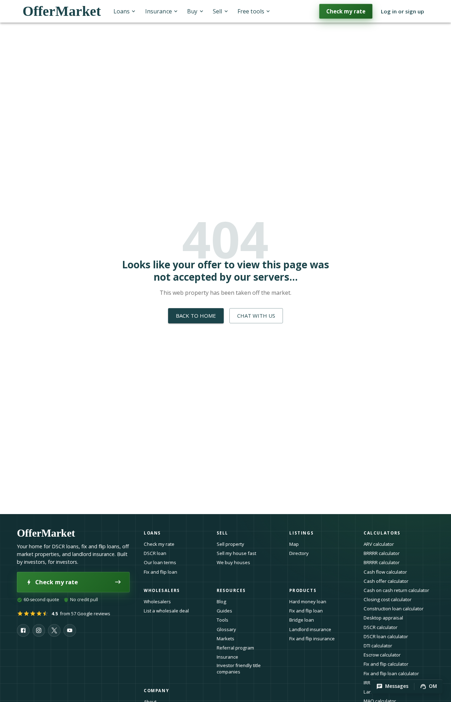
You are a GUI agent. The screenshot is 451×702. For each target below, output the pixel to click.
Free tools (250, 11)
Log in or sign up (402, 11)
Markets (225, 638)
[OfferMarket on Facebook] (23, 630)
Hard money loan (307, 601)
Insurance (158, 11)
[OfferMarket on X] (54, 630)
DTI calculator (378, 645)
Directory (299, 553)
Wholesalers (157, 601)
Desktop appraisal (383, 618)
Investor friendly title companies (239, 668)
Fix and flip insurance (312, 638)
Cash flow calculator (385, 572)
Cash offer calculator (386, 581)
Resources (231, 590)
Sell (217, 11)
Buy (192, 11)
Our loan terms (160, 562)
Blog (221, 601)
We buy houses (233, 562)
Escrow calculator (382, 655)
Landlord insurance (310, 629)
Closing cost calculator (388, 599)
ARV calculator (379, 544)
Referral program (235, 648)
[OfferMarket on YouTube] (69, 630)
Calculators (382, 533)
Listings (301, 533)
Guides (224, 611)
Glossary (226, 629)
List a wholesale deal (166, 611)
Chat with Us (256, 315)
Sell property (230, 544)
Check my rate (345, 11)
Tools (222, 620)
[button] (392, 686)
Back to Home (196, 315)
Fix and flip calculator (386, 664)
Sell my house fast (236, 553)
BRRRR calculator (382, 553)
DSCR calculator (380, 627)
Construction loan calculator (394, 608)
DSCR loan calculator (386, 636)
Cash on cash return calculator (396, 590)
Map (294, 544)
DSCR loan (155, 553)
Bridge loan (301, 620)
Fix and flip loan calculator (391, 673)
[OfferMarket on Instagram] (38, 630)
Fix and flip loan (160, 572)
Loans (121, 11)
